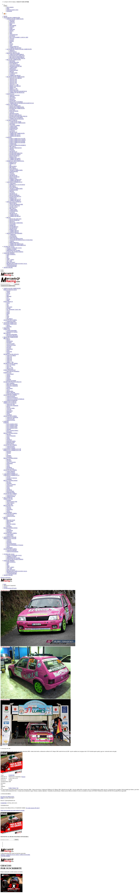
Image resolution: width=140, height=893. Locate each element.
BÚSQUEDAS (13, 51)
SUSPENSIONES (13, 70)
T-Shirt (10, 788)
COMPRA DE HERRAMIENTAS (17, 245)
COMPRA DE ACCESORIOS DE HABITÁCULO (21, 103)
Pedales (8, 378)
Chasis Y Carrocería (11, 462)
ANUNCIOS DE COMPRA (10, 320)
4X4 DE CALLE (13, 207)
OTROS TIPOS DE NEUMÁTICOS (18, 91)
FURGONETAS (13, 237)
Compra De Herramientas (12, 551)
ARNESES (12, 96)
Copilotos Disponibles (11, 330)
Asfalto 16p (9, 359)
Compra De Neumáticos (12, 397)
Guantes (8, 387)
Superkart (8, 429)
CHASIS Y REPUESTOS (15, 147)
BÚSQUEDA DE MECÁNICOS (17, 58)
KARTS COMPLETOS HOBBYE (17, 145)
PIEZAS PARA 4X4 (8, 505)
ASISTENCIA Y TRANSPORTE (14, 233)
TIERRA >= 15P (13, 88)
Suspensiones (9, 349)
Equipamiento (9, 530)
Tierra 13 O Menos (10, 364)
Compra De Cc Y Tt (11, 495)
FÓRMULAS (12, 163)
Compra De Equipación (11, 400)
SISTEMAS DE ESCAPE (15, 66)
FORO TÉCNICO (10, 262)
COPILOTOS (7, 329)
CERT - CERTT (10, 259)
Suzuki (8, 312)
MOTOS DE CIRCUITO (15, 218)
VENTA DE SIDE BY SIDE (16, 204)
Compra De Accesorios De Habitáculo (15, 399)
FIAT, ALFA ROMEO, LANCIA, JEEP (18, 37)
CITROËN (12, 21)
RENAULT (12, 22)
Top (17, 788)
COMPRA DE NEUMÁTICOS (16, 92)
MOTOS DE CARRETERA (16, 222)
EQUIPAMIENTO (13, 226)
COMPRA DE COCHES (15, 47)
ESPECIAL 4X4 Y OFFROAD (13, 201)
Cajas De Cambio (10, 343)
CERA (8, 258)
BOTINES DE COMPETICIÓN (17, 108)
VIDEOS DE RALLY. (11, 265)
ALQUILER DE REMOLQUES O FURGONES (21, 240)
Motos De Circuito (10, 520)
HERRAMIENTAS (14, 242)
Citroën (8, 292)
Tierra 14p (8, 366)
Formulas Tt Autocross (11, 478)
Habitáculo (8, 412)
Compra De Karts (10, 446)
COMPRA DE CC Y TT (15, 199)
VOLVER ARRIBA (5, 856)
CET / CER (9, 261)
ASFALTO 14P (13, 79)
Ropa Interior (9, 388)
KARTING (9, 137)
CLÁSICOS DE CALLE (15, 121)
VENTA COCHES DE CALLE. (14, 247)
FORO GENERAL (11, 254)
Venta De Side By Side (11, 501)
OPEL (10, 33)
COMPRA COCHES (11, 249)
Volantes (8, 376)
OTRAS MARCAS (14, 46)
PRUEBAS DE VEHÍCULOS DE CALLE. (16, 263)
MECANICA (12, 146)
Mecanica (8, 434)
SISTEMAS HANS (14, 113)
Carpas (8, 546)
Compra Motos (9, 534)
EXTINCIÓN (12, 100)
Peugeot (8, 291)
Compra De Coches (11, 321)
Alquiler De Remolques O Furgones (14, 545)
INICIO (5, 16)
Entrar (7, 8)
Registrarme (9, 11)
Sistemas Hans (9, 391)
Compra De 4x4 (10, 514)
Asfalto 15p (9, 358)
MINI (10, 42)
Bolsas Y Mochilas (10, 392)
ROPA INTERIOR (13, 111)
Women (14, 788)
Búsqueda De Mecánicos (12, 335)
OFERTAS (12, 50)
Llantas (8, 353)
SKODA (11, 30)
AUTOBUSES (12, 236)
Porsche (8, 299)
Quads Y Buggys (10, 503)
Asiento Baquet (10, 374)
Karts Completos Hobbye (12, 430)
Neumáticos (9, 414)
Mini (7, 314)
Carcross (8, 476)
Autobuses (8, 541)
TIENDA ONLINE (8, 267)
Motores (8, 339)
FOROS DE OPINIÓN (9, 253)
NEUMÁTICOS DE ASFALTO (11, 354)
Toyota (8, 310)
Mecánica (8, 459)
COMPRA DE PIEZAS (14, 75)
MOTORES (12, 61)
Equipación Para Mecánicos (12, 393)
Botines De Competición (12, 385)
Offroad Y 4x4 (9, 368)
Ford (7, 297)
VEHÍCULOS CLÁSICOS (10, 401)
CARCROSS (12, 183)
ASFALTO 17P (13, 83)
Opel (7, 305)
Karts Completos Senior (11, 428)
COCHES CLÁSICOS (11, 120)
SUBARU (11, 26)
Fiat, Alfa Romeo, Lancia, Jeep (13, 309)
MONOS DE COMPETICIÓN (16, 107)
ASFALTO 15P (13, 80)
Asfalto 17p (9, 360)
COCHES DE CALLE (9, 246)
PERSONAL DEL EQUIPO (13, 53)
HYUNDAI (12, 36)
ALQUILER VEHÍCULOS (10, 322)
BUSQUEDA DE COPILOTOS (17, 55)
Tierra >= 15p (9, 367)
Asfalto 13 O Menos (11, 355)
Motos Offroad (9, 521)
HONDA (11, 41)
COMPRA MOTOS (14, 230)
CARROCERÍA (13, 67)
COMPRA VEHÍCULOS (15, 179)
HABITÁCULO (10, 94)
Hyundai (8, 308)
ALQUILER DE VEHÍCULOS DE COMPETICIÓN (19, 49)
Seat (7, 304)
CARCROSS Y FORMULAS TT (11, 475)
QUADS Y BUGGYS (14, 205)
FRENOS (11, 71)
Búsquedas (8, 326)
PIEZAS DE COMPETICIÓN (13, 59)
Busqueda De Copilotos (11, 331)
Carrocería (8, 346)
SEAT (10, 32)
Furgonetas (9, 542)
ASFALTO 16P (13, 82)
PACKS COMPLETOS (14, 105)
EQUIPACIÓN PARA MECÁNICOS (18, 116)
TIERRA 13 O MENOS (15, 86)
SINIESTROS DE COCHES (13, 250)
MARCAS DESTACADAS (10, 289)
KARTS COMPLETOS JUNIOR (17, 141)
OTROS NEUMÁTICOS (10, 370)
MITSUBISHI (12, 25)
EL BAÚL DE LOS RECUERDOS (14, 251)
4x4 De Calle (9, 504)
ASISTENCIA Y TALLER (10, 537)
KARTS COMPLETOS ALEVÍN (17, 138)
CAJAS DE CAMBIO (14, 65)
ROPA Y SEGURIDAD (12, 104)
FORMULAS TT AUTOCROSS (17, 184)
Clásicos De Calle (10, 404)
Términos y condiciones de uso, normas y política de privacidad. (15, 854)
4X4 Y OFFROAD (8, 497)
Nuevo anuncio (9, 7)
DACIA (11, 44)
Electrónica (9, 342)
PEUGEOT (12, 20)
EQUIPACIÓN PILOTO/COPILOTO (12, 381)
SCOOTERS (12, 224)
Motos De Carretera (11, 524)
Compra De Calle (10, 418)
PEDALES (12, 99)
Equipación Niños (10, 442)
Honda (8, 313)
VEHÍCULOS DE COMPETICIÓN (14, 19)
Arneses (8, 375)
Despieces (8, 529)
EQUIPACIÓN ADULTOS (15, 153)
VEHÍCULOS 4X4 (8, 499)
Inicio (5, 584)
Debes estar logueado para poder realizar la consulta (12, 810)
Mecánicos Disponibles (11, 334)
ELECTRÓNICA (13, 63)
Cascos (8, 389)
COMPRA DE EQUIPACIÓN (16, 119)
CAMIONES (12, 234)
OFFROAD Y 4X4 (13, 90)
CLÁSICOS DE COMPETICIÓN (17, 122)
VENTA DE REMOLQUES (16, 238)
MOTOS (8, 217)
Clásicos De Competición (12, 405)
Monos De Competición (12, 384)
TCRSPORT (12, 775)
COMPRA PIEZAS (14, 232)
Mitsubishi (8, 296)
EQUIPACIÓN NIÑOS (14, 154)
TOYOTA (11, 38)
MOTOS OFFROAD (14, 220)
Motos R (8, 522)
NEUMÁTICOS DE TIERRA (11, 363)
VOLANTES (12, 97)
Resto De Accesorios (11, 380)
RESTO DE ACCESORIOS (16, 101)
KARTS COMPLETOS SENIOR (17, 142)
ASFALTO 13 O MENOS (15, 78)
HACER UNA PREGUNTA (7, 796)
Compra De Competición (12, 417)
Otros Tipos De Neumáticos (12, 371)
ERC (7, 257)
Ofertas (8, 325)
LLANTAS (12, 74)
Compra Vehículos (10, 471)
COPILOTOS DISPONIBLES (16, 54)
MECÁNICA (12, 167)
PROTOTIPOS (13, 166)
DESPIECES (12, 225)
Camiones (8, 539)
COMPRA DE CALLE (14, 134)
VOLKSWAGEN (13, 34)
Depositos (8, 347)
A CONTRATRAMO (11, 266)
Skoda (7, 300)
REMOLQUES (13, 157)
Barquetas (8, 451)
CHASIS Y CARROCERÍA (16, 170)
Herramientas (9, 547)
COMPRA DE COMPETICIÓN (17, 133)
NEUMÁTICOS (13, 132)
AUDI (10, 45)
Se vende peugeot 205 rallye (10, 588)
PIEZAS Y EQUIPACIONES (10, 433)
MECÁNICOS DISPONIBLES (16, 57)
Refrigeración (9, 341)
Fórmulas (8, 453)
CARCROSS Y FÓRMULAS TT (14, 182)
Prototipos (8, 455)
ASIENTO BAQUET (14, 95)
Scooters (8, 525)
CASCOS (11, 112)
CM (10, 165)
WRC (7, 255)
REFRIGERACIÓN (14, 62)
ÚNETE (16, 839)
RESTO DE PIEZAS (14, 155)
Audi (7, 317)
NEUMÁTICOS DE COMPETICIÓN (15, 76)
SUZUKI (11, 40)
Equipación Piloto (10, 492)
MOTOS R (12, 221)
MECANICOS (7, 333)
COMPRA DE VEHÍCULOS (16, 243)
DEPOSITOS (12, 69)
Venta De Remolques (11, 543)
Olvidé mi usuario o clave (12, 9)
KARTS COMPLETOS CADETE (17, 140)
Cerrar (5, 5)
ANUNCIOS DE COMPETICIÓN (12, 17)
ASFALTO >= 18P (13, 84)
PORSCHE (12, 29)
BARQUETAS (12, 162)
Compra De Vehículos (11, 550)
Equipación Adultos (11, 441)
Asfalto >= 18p (9, 362)
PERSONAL (7, 328)
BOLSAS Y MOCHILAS (15, 115)
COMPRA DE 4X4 (14, 215)
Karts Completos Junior (11, 426)
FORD (11, 28)
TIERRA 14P (12, 87)
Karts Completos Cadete (12, 425)
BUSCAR (17, 284)
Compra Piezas (9, 535)
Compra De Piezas (10, 396)
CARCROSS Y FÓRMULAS (11, 474)
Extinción (8, 379)
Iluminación (9, 351)
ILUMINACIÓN (13, 72)
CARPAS (11, 241)
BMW (10, 24)
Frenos (8, 350)
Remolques (9, 431)
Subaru (8, 303)
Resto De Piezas (10, 443)
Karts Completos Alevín (12, 424)
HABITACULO (7, 372)
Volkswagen (9, 306)
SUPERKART (12, 143)
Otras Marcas (9, 318)
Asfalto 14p (9, 356)
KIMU (2, 798)
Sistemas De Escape (11, 345)
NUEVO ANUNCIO (6, 577)
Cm (7, 454)
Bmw (7, 295)
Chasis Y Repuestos (11, 435)
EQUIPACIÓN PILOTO (15, 196)
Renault (8, 293)
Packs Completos (10, 383)
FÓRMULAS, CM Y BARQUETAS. (15, 161)
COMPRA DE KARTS (14, 158)
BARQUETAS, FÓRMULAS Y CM (12, 449)
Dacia (7, 316)
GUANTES (12, 109)
